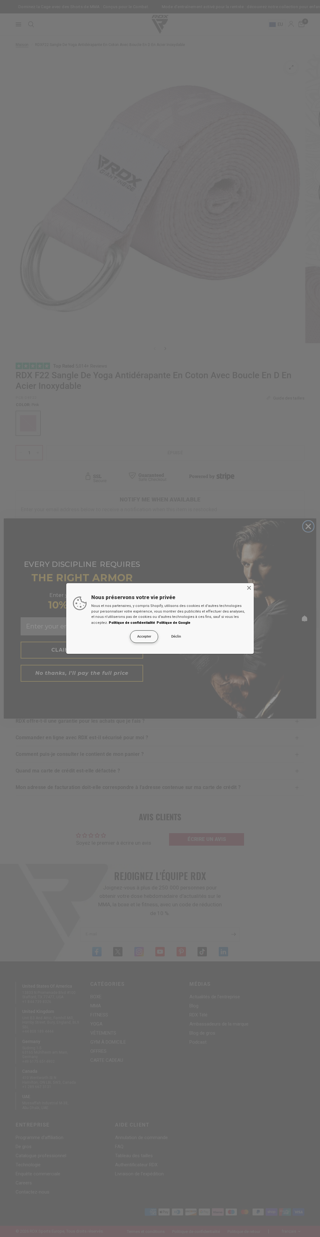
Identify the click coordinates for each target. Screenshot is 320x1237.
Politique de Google (173, 623)
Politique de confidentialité (132, 623)
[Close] (249, 588)
